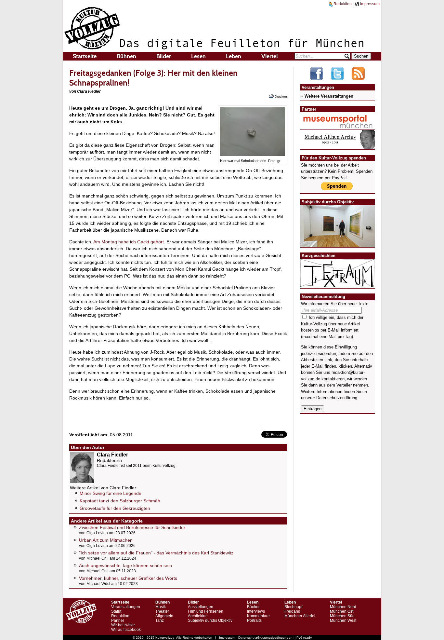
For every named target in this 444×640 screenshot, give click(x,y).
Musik (160, 607)
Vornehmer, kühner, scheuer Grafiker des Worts (128, 578)
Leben (233, 56)
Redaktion (342, 4)
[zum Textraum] (337, 283)
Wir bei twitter (123, 625)
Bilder (163, 56)
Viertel (269, 56)
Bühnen (126, 56)
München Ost (341, 611)
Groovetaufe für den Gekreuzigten (115, 508)
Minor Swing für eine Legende (110, 493)
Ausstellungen (200, 607)
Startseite (85, 56)
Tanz (159, 620)
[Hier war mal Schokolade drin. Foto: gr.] (252, 154)
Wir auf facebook (126, 629)
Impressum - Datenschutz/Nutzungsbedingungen (256, 637)
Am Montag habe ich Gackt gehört (128, 241)
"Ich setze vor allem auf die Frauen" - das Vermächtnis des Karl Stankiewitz (156, 552)
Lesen (198, 56)
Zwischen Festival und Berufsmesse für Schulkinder (132, 527)
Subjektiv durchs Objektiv (210, 620)
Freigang (292, 611)
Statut (116, 611)
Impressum (369, 4)
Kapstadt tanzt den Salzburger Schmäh (120, 500)
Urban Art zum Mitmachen (106, 540)
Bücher (253, 607)
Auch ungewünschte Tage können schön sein (125, 565)
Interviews (256, 611)
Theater (162, 611)
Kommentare (258, 616)
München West (343, 620)
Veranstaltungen (125, 607)
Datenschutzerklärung (336, 397)
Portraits (254, 620)
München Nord (343, 607)
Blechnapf (293, 607)
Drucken (280, 96)
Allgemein (164, 616)
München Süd (342, 616)
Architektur (197, 616)
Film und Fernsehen (205, 611)
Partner (117, 620)
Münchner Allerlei (299, 616)
